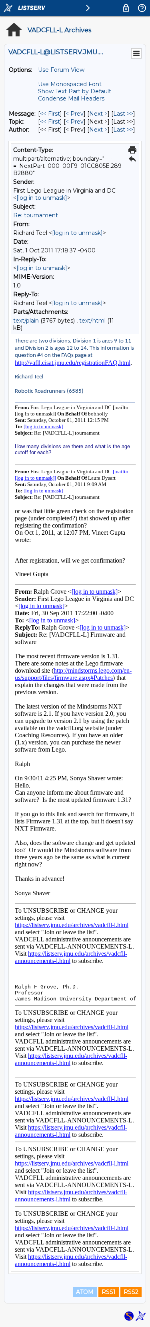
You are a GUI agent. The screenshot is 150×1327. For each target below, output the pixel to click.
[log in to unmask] (41, 197)
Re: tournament (35, 215)
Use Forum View (61, 69)
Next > (98, 113)
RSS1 (109, 1291)
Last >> (123, 113)
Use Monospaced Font (70, 84)
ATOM (85, 1291)
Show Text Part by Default (74, 91)
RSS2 (131, 1291)
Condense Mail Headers (71, 98)
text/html (92, 320)
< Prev (75, 113)
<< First (50, 113)
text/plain (26, 320)
